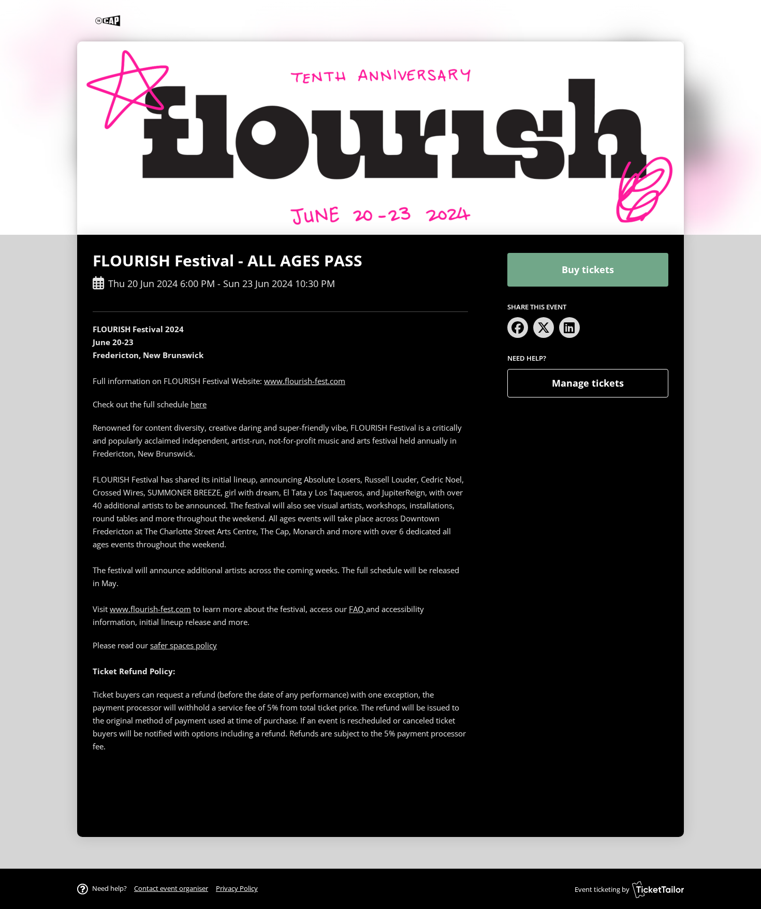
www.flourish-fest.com (304, 381)
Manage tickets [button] (588, 383)
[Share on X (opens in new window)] (543, 327)
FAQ (357, 609)
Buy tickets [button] (588, 269)
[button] (171, 888)
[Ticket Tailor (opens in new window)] (658, 889)
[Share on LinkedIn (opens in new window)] (569, 327)
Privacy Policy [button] (237, 888)
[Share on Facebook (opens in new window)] (517, 327)
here (199, 404)
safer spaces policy (183, 645)
